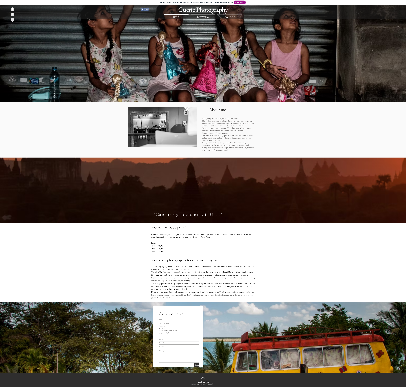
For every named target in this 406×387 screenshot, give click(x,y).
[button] (203, 16)
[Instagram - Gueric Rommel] (12, 20)
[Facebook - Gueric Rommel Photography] (12, 9)
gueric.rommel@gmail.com (168, 330)
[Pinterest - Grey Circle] (12, 14)
